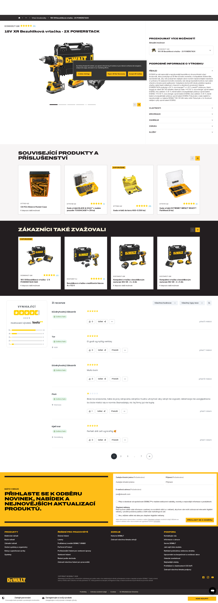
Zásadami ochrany (154, 519)
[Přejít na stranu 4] (80, 104)
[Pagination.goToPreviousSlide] (192, 230)
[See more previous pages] (26, 17)
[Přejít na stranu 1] (54, 104)
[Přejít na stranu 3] (71, 104)
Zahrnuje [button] (154, 120)
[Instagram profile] (208, 577)
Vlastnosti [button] (155, 108)
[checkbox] (117, 502)
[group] (21, 599)
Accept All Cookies (135, 74)
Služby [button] (152, 132)
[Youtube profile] (212, 577)
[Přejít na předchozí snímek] (135, 104)
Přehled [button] (153, 71)
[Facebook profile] (203, 577)
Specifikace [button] (155, 114)
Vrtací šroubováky (39, 18)
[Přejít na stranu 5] (92, 104)
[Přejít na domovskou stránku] (16, 580)
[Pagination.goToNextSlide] (197, 230)
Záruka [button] (153, 126)
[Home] (19, 18)
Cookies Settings (84, 74)
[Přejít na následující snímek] (139, 104)
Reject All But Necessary (116, 74)
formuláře (157, 521)
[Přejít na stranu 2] (62, 104)
